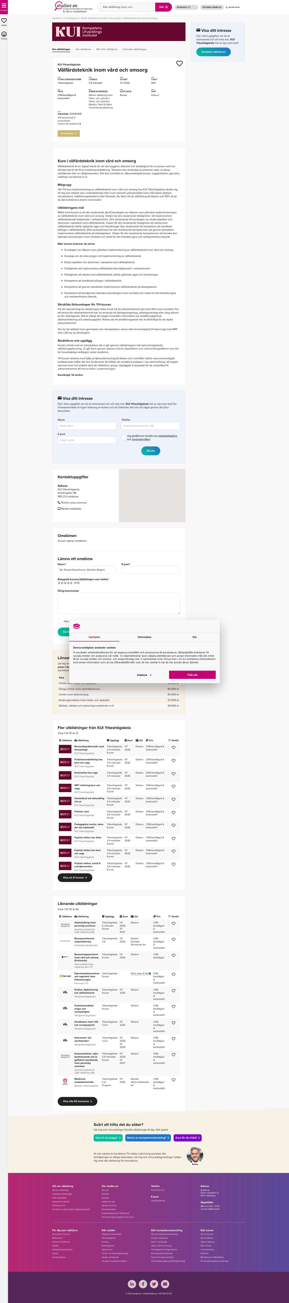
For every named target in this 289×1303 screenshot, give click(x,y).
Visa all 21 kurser (73, 877)
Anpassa (142, 674)
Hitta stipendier (59, 1197)
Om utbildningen (61, 49)
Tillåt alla (192, 674)
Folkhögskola (108, 1245)
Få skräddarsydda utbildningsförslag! (168, 1261)
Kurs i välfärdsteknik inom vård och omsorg (97, 161)
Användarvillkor (109, 1209)
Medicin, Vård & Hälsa (100, 104)
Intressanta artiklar (61, 1201)
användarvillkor (141, 439)
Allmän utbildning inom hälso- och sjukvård (101, 96)
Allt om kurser (207, 1234)
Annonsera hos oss (61, 1234)
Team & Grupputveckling (162, 1257)
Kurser (55, 1253)
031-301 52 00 (234, 7)
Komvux (105, 1241)
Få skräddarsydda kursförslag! (214, 1261)
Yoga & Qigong (207, 1241)
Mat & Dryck (206, 1245)
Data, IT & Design (159, 1241)
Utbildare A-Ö (58, 1205)
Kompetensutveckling (62, 1249)
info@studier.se (158, 1200)
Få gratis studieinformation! (114, 1261)
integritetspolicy (167, 436)
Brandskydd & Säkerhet (162, 1253)
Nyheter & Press (109, 1205)
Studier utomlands (110, 1257)
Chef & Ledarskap (159, 1238)
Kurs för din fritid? (186, 1138)
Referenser (57, 1238)
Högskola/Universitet (111, 1234)
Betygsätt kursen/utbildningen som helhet (83, 579)
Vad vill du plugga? (106, 1138)
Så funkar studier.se (212, 7)
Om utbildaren (83, 49)
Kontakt (105, 1194)
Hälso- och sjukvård (99, 101)
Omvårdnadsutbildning (101, 107)
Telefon (126, 420)
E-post (61, 434)
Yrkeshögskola (65, 83)
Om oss (105, 1190)
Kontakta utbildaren (213, 52)
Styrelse (105, 1197)
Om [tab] (194, 636)
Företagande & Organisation (164, 1249)
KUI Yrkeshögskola (69, 64)
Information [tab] (144, 636)
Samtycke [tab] (94, 636)
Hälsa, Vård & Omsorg (161, 1245)
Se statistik (67, 133)
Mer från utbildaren (107, 49)
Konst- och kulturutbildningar (115, 1253)
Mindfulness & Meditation (212, 1257)
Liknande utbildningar (135, 49)
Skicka (67, 632)
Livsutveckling (207, 1249)
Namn (61, 420)
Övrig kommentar (68, 591)
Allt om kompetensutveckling (164, 1234)
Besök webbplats (71, 509)
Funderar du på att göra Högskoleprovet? (71, 1209)
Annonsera (182, 7)
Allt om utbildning (60, 1190)
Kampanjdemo (59, 1257)
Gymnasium (107, 1249)
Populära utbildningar (62, 1194)
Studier (55, 1245)
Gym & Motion (207, 1238)
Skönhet (204, 1253)
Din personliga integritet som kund (117, 1217)
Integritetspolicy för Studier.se (115, 1213)
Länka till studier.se (61, 1241)
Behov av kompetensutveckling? (146, 1138)
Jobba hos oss (108, 1201)
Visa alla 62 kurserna (76, 1101)
